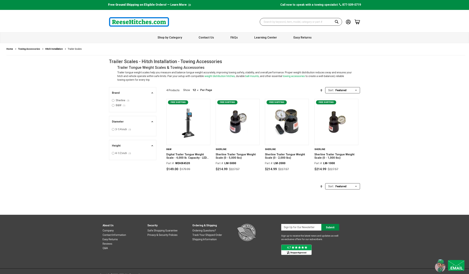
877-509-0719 (351, 4)
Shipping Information (204, 239)
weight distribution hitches (219, 76)
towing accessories (294, 76)
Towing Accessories (29, 49)
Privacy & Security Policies (162, 234)
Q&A (105, 248)
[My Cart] (357, 21)
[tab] (132, 93)
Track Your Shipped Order (207, 234)
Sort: (331, 90)
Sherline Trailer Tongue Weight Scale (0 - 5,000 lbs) (236, 156)
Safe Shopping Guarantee (162, 230)
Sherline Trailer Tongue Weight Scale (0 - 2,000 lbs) (285, 156)
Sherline (221, 149)
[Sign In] (348, 21)
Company (108, 230)
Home (10, 49)
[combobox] (301, 22)
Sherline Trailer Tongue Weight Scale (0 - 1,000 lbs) (334, 156)
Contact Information (114, 234)
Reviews (107, 243)
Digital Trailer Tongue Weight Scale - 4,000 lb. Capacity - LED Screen (186, 156)
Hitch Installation (54, 49)
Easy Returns (110, 239)
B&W (168, 149)
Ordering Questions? (204, 230)
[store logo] (139, 22)
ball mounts (252, 76)
